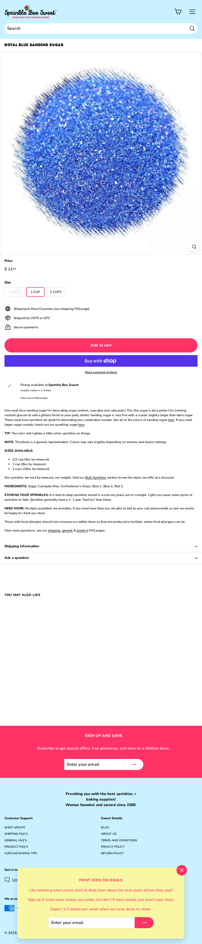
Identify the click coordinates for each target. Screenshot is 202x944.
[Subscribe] (144, 922)
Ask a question (16, 557)
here (171, 420)
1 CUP (35, 292)
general (67, 530)
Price (8, 261)
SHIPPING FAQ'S (16, 834)
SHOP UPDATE (14, 827)
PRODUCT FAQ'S (16, 847)
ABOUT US (109, 834)
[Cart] (178, 11)
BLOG (105, 827)
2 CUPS (55, 292)
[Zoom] (194, 247)
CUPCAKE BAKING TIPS (20, 853)
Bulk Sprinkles (95, 477)
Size (7, 282)
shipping (54, 530)
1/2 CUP (14, 292)
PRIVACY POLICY (113, 847)
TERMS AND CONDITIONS (119, 840)
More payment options (101, 372)
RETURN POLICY (112, 853)
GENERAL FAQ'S (15, 840)
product (82, 530)
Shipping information (21, 546)
